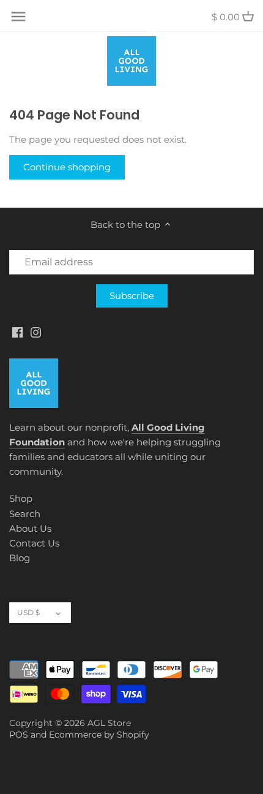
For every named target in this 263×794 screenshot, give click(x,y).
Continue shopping (67, 167)
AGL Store (109, 723)
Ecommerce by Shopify (99, 734)
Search (24, 514)
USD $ (28, 612)
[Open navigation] (18, 16)
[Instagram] (36, 331)
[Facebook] (17, 331)
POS (18, 734)
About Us (30, 528)
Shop (20, 498)
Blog (19, 558)
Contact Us (34, 543)
